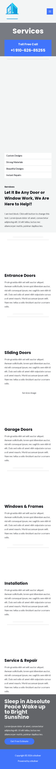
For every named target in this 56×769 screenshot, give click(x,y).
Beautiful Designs (15, 168)
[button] (19, 741)
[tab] (28, 156)
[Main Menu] (50, 11)
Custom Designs (14, 155)
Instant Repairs (13, 175)
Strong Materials (14, 162)
